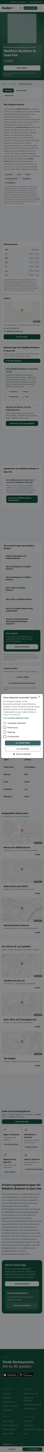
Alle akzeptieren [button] (23, 743)
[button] (22, 718)
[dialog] (22, 726)
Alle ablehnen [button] (23, 749)
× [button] (39, 697)
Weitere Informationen (12, 715)
